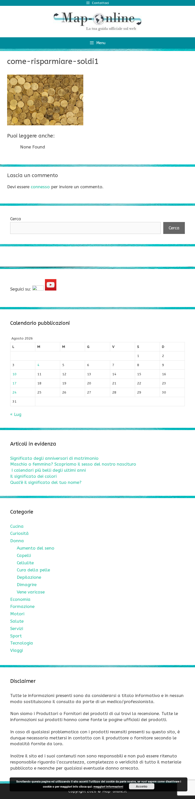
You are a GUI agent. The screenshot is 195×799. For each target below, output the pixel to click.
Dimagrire (27, 584)
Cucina (17, 526)
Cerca (15, 218)
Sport (16, 635)
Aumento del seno (35, 548)
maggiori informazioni (108, 786)
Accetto (141, 786)
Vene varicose (31, 591)
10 (14, 374)
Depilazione (29, 577)
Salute (17, 621)
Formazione (22, 606)
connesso (40, 186)
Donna (17, 540)
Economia (20, 599)
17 (14, 383)
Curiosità (19, 533)
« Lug (15, 414)
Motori (17, 613)
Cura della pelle (33, 569)
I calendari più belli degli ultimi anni (48, 470)
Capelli (24, 555)
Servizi (16, 628)
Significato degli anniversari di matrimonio (54, 458)
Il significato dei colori (33, 476)
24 (14, 392)
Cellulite (25, 562)
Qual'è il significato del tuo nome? (46, 482)
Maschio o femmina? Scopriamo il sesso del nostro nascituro (73, 464)
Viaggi (16, 650)
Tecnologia (21, 642)
